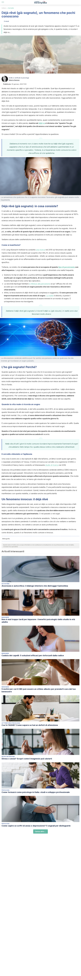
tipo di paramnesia (66, 267)
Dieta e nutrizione (8, 756)
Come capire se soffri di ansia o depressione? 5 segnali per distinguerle (36, 826)
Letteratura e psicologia (11, 723)
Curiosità (11, 8)
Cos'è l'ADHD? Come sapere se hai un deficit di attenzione (30, 725)
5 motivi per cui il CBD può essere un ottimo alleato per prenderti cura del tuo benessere (39, 690)
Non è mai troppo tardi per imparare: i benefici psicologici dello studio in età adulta (38, 620)
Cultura (4, 8)
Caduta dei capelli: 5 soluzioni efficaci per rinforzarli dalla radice (33, 655)
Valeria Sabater (14, 80)
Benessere (5, 617)
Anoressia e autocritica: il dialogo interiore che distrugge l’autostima (35, 586)
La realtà (49, 296)
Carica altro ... (40, 831)
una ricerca (40, 250)
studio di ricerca (51, 465)
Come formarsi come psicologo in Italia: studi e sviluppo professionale (36, 792)
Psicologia (5, 790)
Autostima (5, 583)
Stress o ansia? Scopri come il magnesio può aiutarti (27, 758)
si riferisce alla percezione (39, 284)
